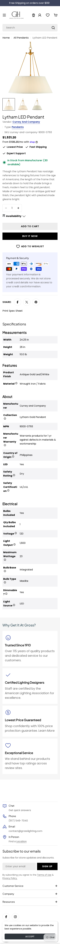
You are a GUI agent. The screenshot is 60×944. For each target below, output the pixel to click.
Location (21, 841)
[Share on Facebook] (17, 302)
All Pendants (21, 37)
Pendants (18, 127)
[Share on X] (26, 302)
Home (6, 37)
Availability (13, 216)
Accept (29, 936)
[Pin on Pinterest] (36, 302)
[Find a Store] (33, 15)
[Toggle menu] (4, 15)
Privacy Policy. (9, 878)
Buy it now (30, 236)
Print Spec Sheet (12, 311)
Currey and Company (26, 122)
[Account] (40, 15)
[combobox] (30, 27)
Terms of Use (44, 874)
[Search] (53, 28)
